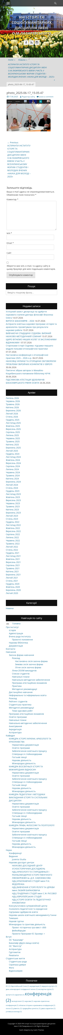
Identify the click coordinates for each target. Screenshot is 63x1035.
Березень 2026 (13, 410)
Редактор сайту (28, 96)
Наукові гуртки (16, 921)
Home (11, 59)
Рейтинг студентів (18, 701)
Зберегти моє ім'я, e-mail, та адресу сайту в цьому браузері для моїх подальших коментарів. (31, 267)
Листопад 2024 (13, 457)
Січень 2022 (12, 549)
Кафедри (10, 735)
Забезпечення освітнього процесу (29, 751)
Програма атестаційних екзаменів (29, 682)
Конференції (15, 853)
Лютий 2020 (12, 593)
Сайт (9, 252)
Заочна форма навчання (21, 655)
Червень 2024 (13, 472)
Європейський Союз (20, 986)
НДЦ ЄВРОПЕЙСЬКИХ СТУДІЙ (26, 896)
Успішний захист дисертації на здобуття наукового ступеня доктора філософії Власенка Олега (29, 314)
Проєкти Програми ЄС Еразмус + (28, 933)
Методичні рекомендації (24, 689)
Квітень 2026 (12, 407)
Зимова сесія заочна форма (29, 664)
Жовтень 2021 (13, 559)
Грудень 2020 (12, 583)
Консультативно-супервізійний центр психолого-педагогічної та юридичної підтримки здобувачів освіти (28, 908)
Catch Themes (38, 1030)
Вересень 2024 (13, 463)
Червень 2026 (13, 401)
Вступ (9, 936)
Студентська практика (20, 704)
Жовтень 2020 (13, 587)
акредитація (35, 986)
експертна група (45, 989)
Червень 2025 (13, 438)
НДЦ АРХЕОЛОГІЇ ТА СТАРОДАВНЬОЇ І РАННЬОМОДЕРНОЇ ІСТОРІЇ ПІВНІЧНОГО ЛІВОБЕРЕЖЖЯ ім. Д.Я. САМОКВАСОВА (32, 874)
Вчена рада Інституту (20, 636)
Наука (9, 850)
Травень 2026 (13, 404)
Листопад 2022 (13, 525)
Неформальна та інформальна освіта (27, 695)
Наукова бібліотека (18, 642)
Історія (12, 630)
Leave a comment (46, 96)
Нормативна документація (25, 744)
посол (9, 1008)
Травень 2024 (13, 475)
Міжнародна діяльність (24, 763)
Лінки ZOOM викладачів (24, 670)
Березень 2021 (13, 574)
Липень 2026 (12, 398)
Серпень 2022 (13, 534)
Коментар (12, 199)
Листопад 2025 (13, 422)
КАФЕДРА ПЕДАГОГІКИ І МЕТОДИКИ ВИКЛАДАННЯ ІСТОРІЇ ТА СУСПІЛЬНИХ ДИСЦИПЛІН (28, 797)
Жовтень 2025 (13, 426)
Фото (11, 967)
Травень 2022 (13, 543)
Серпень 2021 (13, 565)
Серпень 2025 (13, 432)
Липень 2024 (12, 469)
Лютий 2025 (12, 450)
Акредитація (15, 729)
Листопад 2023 (13, 494)
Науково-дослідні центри (21, 862)
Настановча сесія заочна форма (31, 661)
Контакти (10, 648)
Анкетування (15, 726)
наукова (28, 1001)
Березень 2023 (13, 512)
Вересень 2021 (13, 562)
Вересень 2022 (13, 531)
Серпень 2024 (13, 466)
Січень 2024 (12, 487)
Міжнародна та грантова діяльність (27, 924)
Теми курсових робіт (22, 710)
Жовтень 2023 (13, 497)
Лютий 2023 (12, 515)
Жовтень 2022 (13, 528)
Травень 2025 (13, 441)
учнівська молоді (14, 1012)
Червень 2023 (13, 503)
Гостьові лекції (19, 757)
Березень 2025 (13, 447)
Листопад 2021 (13, 556)
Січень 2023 (12, 518)
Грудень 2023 (12, 491)
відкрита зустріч (49, 986)
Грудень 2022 (12, 522)
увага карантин (48, 1008)
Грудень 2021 (12, 552)
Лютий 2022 (12, 546)
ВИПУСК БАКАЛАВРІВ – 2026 (20, 320)
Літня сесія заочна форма (28, 667)
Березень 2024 (13, 481)
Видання (13, 856)
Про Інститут (12, 627)
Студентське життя (15, 958)
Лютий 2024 (12, 484)
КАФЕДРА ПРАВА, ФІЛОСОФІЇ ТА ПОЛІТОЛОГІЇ (31, 825)
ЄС (8, 986)
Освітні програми (18, 717)
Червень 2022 (13, 540)
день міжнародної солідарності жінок (22, 989)
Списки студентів (20, 673)
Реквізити (14, 955)
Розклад (16, 658)
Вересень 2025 (13, 429)
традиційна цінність (31, 1008)
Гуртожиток (15, 952)
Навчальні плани (20, 676)
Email (10, 243)
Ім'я (9, 233)
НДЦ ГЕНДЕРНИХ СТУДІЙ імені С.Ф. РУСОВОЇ (34, 893)
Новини (22, 59)
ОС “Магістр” (15, 946)
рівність (17, 1008)
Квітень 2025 (12, 444)
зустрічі (10, 995)
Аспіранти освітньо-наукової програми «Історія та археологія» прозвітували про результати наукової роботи (31, 327)
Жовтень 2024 (13, 460)
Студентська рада (18, 961)
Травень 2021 (13, 568)
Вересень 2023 (13, 500)
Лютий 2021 (12, 577)
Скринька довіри (17, 964)
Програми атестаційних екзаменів (26, 713)
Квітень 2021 (12, 571)
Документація (16, 645)
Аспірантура (15, 732)
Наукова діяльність (21, 760)
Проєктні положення (22, 639)
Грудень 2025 (12, 419)
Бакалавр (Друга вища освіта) (24, 943)
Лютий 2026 (12, 413)
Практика (17, 686)
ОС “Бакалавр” (16, 939)
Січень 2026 (12, 416)
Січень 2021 (12, 580)
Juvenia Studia (19, 859)
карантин (19, 995)
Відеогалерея (15, 970)
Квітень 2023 (12, 509)
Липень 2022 (12, 537)
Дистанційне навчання (21, 692)
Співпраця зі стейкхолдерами (27, 754)
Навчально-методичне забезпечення (31, 679)
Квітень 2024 (12, 478)
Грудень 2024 (12, 453)
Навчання (11, 652)
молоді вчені (18, 1001)
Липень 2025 (12, 435)
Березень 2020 (13, 590)
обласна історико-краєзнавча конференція (37, 1005)
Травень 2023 (13, 506)
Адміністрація (16, 633)
